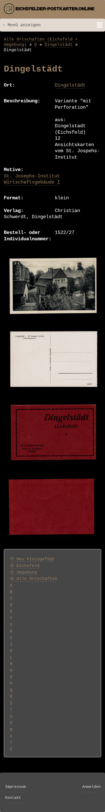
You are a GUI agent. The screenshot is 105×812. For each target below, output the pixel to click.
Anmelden (91, 787)
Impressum (15, 787)
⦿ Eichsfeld (25, 566)
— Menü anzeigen (22, 25)
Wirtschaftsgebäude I (32, 182)
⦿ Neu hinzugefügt (32, 559)
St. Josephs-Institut (32, 176)
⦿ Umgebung (23, 572)
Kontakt (13, 797)
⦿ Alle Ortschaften (33, 579)
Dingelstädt (59, 44)
